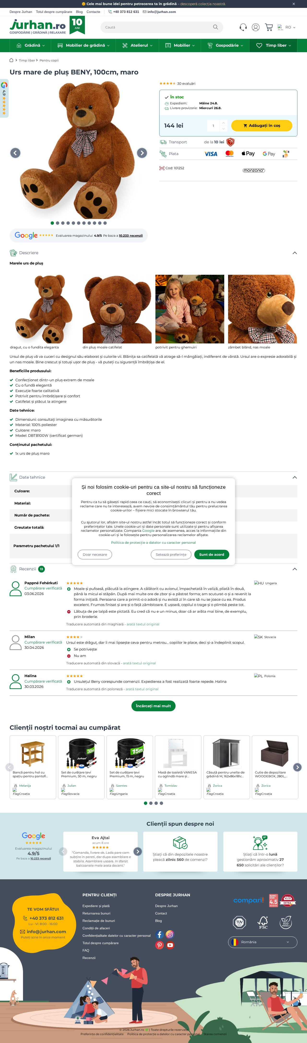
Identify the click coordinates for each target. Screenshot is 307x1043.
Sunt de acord (211, 554)
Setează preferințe (171, 554)
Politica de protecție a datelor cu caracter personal (153, 542)
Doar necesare (95, 554)
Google (148, 530)
